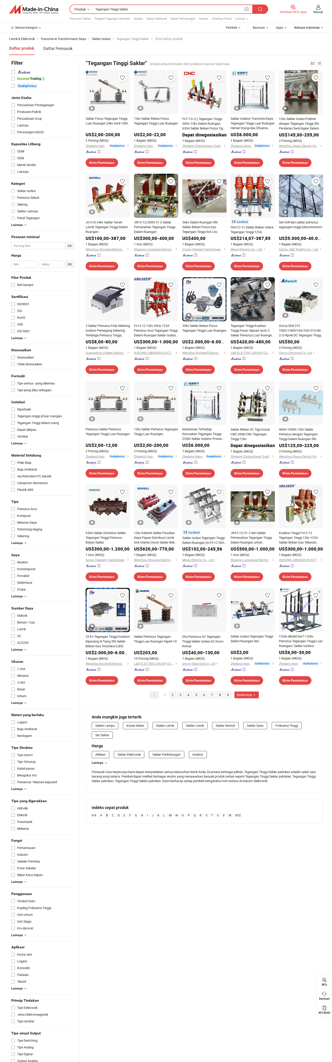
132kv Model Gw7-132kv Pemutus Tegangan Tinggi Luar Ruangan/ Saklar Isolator (301, 641)
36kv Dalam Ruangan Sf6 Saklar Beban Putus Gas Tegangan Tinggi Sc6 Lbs (200, 227)
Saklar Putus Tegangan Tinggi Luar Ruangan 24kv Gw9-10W (107, 120)
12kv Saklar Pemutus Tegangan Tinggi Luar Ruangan (156, 431)
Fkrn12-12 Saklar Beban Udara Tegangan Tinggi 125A (252, 229)
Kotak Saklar (135, 725)
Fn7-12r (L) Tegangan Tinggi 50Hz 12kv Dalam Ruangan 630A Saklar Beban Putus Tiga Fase (203, 124)
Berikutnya (245, 695)
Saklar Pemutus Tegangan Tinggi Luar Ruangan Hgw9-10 (155, 638)
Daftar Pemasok (57, 48)
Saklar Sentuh (225, 725)
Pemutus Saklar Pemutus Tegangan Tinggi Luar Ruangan (108, 431)
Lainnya (97, 762)
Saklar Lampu (105, 725)
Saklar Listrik (165, 725)
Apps (279, 27)
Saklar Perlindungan (183, 18)
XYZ (238, 815)
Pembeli (231, 27)
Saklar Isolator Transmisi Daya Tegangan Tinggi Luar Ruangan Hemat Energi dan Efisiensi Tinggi (253, 123)
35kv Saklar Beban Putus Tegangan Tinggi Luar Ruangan (204, 328)
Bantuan (259, 27)
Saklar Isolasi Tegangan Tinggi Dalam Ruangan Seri (252, 638)
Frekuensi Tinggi (286, 725)
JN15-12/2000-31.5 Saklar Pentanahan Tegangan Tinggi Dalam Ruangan (154, 227)
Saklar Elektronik (157, 18)
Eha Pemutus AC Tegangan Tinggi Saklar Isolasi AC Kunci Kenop (202, 641)
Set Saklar (102, 735)
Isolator (203, 18)
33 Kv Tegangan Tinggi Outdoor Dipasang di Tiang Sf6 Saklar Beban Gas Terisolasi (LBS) (108, 641)
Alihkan (138, 18)
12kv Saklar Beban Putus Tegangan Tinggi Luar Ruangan (156, 120)
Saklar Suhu (255, 725)
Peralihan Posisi (222, 18)
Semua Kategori (26, 27)
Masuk (318, 12)
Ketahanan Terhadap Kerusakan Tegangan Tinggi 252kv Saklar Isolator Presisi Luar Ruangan (202, 434)
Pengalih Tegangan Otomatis (112, 18)
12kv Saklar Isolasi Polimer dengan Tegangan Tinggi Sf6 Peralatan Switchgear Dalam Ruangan (299, 124)
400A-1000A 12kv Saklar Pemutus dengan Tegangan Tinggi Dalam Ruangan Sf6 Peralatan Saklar (298, 434)
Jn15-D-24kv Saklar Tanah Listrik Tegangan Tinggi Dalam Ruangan (107, 227)
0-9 (94, 815)
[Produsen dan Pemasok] (33, 9)
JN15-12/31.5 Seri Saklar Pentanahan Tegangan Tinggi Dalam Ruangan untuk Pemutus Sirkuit (251, 538)
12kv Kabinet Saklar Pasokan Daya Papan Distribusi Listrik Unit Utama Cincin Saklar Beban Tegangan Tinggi (156, 538)
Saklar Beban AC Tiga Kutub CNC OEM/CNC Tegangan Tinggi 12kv (250, 434)
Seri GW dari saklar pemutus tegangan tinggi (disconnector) (300, 224)
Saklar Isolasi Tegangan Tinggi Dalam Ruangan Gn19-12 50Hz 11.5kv (204, 540)
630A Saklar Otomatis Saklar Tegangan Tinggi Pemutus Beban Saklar (106, 537)
